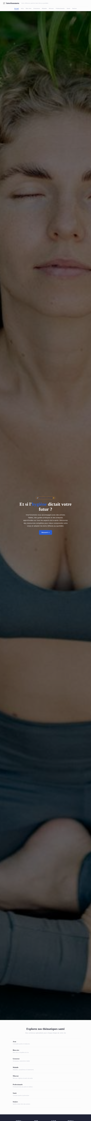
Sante (68, 8)
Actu (22, 8)
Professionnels (60, 8)
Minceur (51, 8)
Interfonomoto (11, 3)
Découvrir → (46, 532)
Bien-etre (28, 8)
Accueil (16, 8)
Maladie (44, 8)
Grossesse (36, 8)
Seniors (74, 8)
